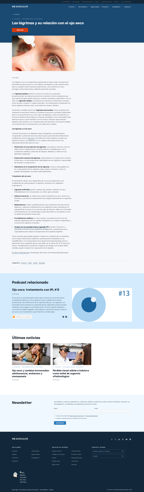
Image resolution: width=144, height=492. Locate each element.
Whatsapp (42, 263)
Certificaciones (75, 451)
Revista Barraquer (76, 458)
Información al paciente (32, 19)
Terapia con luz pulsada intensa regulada (30, 227)
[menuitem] (72, 7)
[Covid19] (15, 475)
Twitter (30, 263)
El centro (16, 19)
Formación (105, 7)
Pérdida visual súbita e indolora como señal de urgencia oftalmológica (71, 373)
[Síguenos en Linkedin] (119, 439)
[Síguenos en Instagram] (123, 439)
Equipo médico (95, 7)
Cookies (51, 489)
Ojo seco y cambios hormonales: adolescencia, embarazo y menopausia (30, 373)
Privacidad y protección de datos (29, 489)
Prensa (54, 458)
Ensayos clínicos (57, 451)
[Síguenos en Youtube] (126, 439)
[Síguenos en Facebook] (112, 439)
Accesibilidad (44, 489)
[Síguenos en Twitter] (115, 439)
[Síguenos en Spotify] (130, 439)
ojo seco (31, 138)
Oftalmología (35, 451)
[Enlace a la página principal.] (20, 6)
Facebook (24, 263)
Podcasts (74, 464)
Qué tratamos (82, 7)
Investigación (116, 7)
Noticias (17, 14)
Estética (14, 454)
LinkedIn (35, 263)
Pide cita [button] (20, 30)
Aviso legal (15, 489)
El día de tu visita (76, 454)
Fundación (127, 7)
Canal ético (74, 461)
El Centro (71, 7)
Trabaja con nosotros (58, 454)
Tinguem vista (56, 461)
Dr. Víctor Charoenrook (20, 253)
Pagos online (55, 464)
